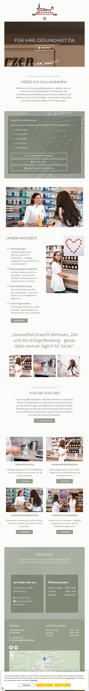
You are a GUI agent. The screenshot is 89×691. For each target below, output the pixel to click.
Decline (44, 685)
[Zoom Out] (12, 656)
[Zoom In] (12, 653)
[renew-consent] (2, 688)
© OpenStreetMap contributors (70, 671)
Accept (62, 685)
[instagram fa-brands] (16, 647)
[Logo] (44, 9)
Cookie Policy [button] (70, 678)
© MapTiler (57, 671)
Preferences (26, 685)
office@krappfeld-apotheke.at (23, 603)
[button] (45, 19)
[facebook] (11, 647)
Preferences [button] (33, 680)
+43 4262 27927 (23, 597)
